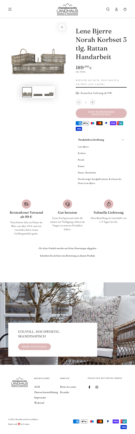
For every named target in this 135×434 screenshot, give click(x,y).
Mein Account (68, 386)
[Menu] (10, 9)
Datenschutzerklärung (46, 392)
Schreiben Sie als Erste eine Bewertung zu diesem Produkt (67, 255)
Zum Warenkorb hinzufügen (101, 113)
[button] (108, 9)
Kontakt (64, 392)
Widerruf (39, 402)
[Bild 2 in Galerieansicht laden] (38, 92)
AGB (37, 386)
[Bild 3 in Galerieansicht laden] (49, 92)
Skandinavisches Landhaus (26, 419)
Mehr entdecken (34, 346)
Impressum (40, 397)
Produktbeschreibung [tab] (91, 139)
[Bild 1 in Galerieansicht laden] (27, 92)
